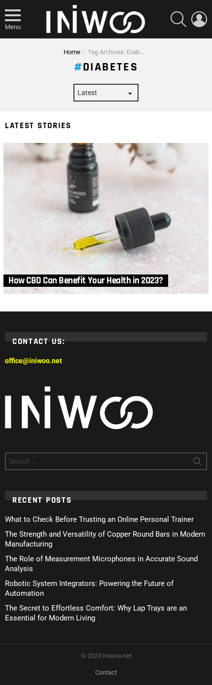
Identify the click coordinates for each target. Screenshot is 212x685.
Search (197, 463)
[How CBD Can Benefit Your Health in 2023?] (106, 218)
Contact (106, 672)
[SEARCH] (178, 19)
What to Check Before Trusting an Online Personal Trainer (99, 519)
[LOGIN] (199, 19)
